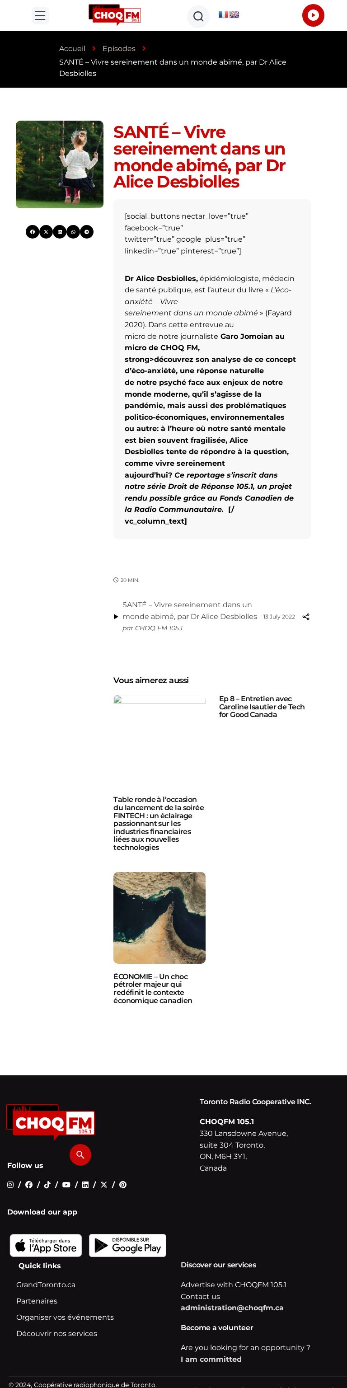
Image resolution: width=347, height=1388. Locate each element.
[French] (224, 14)
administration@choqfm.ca (232, 1308)
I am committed (211, 1359)
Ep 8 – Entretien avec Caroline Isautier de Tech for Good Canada (262, 706)
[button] (40, 15)
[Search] (80, 1155)
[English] (234, 14)
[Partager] (305, 616)
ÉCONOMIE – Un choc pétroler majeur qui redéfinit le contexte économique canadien (152, 988)
